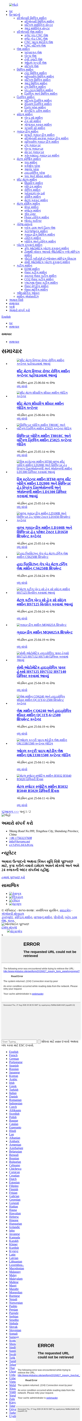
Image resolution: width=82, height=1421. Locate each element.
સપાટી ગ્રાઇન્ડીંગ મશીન (39, 135)
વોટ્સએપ (16, 931)
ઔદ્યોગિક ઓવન (28, 293)
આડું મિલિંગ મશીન (35, 83)
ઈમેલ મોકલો (9, 927)
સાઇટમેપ (65, 910)
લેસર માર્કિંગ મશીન (36, 289)
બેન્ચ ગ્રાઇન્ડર (33, 148)
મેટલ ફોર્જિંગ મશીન (29, 159)
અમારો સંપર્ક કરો (19, 310)
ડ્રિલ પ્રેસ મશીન (35, 107)
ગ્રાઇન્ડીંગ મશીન (27, 131)
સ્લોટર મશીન (32, 210)
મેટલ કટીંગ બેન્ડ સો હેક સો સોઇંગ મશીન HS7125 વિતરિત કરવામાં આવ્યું (45, 602)
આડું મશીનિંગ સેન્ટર (37, 28)
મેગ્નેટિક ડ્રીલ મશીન (37, 110)
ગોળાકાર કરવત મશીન (38, 124)
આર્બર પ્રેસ (31, 169)
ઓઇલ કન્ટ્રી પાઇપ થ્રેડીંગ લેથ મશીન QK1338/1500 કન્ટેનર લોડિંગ (44, 753)
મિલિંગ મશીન (25, 69)
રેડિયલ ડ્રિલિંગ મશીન (38, 104)
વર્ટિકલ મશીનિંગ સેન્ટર (38, 25)
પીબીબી (58, 917)
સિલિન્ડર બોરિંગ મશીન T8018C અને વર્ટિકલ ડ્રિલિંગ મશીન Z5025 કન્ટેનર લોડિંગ (44, 440)
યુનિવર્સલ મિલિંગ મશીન (39, 76)
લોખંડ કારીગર (33, 220)
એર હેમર (30, 214)
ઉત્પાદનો (14, 14)
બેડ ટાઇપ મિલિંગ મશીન (38, 90)
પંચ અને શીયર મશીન (37, 176)
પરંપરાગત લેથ (33, 52)
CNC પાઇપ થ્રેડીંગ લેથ (38, 42)
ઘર (11, 11)
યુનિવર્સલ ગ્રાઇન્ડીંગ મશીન (41, 141)
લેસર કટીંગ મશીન (35, 272)
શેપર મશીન (31, 207)
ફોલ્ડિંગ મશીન (23, 917)
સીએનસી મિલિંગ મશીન (32, 18)
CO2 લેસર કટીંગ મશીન (39, 279)
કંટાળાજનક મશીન (36, 231)
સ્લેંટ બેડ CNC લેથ (36, 38)
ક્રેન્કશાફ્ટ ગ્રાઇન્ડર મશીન (41, 155)
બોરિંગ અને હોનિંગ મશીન (40, 241)
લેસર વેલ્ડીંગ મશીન (36, 286)
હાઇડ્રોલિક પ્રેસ (34, 172)
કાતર (11, 920)
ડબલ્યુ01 (7, 917)
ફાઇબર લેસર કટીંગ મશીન (40, 275)
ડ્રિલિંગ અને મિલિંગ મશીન (40, 93)
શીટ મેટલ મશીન (27, 179)
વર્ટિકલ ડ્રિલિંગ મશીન (38, 100)
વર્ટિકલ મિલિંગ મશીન (37, 80)
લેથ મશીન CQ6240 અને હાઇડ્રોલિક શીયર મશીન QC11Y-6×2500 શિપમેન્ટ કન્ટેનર (44, 715)
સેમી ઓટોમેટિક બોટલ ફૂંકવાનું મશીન (47, 262)
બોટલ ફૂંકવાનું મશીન (29, 245)
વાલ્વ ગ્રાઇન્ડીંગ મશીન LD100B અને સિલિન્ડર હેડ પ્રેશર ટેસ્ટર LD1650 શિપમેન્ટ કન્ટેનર (44, 532)
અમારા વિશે (16, 299)
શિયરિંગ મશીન (33, 183)
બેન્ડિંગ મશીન (33, 186)
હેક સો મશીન (32, 121)
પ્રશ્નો (12, 306)
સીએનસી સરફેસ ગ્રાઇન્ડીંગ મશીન (46, 138)
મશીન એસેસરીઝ (28, 296)
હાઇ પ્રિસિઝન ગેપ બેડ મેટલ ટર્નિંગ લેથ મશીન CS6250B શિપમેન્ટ (42, 566)
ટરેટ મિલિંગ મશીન (35, 73)
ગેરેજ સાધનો (24, 224)
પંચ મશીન (30, 162)
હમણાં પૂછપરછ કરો (13, 877)
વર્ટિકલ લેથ (31, 66)
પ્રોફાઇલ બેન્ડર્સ (34, 193)
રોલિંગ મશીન (32, 190)
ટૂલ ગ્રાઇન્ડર (32, 145)
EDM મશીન (32, 269)
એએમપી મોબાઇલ (13, 913)
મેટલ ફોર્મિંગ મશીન (28, 203)
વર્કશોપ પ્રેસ (32, 165)
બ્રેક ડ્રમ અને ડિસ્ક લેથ (39, 227)
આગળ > (10, 811)
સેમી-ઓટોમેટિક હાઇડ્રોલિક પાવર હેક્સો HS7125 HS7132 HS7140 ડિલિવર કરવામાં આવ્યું (41, 671)
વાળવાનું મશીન (43, 917)
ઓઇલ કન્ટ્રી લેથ (35, 62)
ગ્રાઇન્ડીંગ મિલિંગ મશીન (39, 234)
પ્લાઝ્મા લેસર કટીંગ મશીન (41, 282)
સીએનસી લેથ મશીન (30, 31)
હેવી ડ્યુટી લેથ (33, 59)
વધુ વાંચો (22, 386)
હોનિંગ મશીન (32, 238)
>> (17, 811)
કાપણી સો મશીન (34, 128)
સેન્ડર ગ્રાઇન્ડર (34, 152)
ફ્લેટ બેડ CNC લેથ (36, 35)
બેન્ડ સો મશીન (33, 117)
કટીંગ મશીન (24, 265)
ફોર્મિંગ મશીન (32, 196)
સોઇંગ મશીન (25, 114)
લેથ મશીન (23, 49)
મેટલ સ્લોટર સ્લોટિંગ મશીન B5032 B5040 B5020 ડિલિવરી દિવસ (42, 789)
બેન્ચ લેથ (30, 55)
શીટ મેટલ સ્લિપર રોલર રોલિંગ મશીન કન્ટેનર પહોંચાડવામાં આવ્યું (43, 373)
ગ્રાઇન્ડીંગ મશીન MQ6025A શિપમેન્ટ (45, 632)
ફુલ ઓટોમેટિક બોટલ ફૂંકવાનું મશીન (46, 248)
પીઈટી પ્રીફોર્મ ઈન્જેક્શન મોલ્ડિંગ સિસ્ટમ (50, 258)
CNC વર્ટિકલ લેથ (35, 45)
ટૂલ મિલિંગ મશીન (35, 86)
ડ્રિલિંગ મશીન (26, 97)
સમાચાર (14, 303)
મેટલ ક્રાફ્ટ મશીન (36, 200)
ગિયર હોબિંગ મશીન (36, 217)
